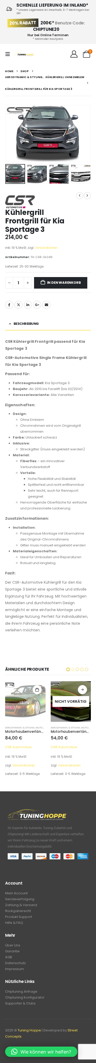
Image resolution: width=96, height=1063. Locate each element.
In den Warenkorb (64, 282)
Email (46, 305)
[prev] (79, 195)
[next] (87, 195)
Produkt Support (18, 916)
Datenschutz (15, 963)
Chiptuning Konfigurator (25, 997)
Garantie (12, 951)
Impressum (14, 968)
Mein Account (16, 893)
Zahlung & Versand (21, 905)
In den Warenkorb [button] (82, 689)
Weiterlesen (37, 689)
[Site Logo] (23, 54)
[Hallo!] (74, 54)
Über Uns (12, 945)
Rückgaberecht (18, 910)
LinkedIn (28, 305)
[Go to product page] (71, 701)
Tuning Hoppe (29, 1030)
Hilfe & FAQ (14, 922)
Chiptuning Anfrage (21, 991)
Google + (37, 305)
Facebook (9, 305)
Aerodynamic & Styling (20, 727)
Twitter (18, 305)
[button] (9, 54)
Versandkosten (46, 248)
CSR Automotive (18, 747)
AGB (8, 957)
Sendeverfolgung (19, 899)
